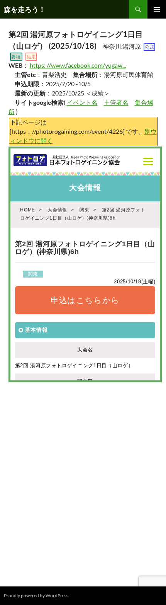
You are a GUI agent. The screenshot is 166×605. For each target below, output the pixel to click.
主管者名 (116, 102)
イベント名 (82, 102)
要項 (15, 57)
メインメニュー (156, 9)
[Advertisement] (83, 481)
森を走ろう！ (25, 9)
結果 (31, 57)
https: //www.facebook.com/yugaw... (78, 65)
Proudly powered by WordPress (36, 595)
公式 (149, 47)
